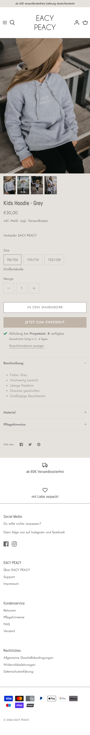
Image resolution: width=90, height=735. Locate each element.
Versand (9, 631)
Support (9, 576)
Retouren (9, 610)
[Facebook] (6, 543)
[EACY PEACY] (45, 22)
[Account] (75, 22)
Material (9, 412)
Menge (8, 279)
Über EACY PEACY (16, 569)
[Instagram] (14, 543)
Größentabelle (13, 269)
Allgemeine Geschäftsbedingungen (28, 657)
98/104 (12, 259)
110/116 (33, 259)
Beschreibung (13, 363)
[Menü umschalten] (5, 22)
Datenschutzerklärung (18, 671)
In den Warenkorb (45, 307)
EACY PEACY (27, 235)
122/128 (54, 259)
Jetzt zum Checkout (45, 322)
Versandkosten (38, 220)
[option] (45, 105)
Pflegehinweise (14, 424)
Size (6, 250)
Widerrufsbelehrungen (19, 664)
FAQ (6, 624)
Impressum (11, 583)
